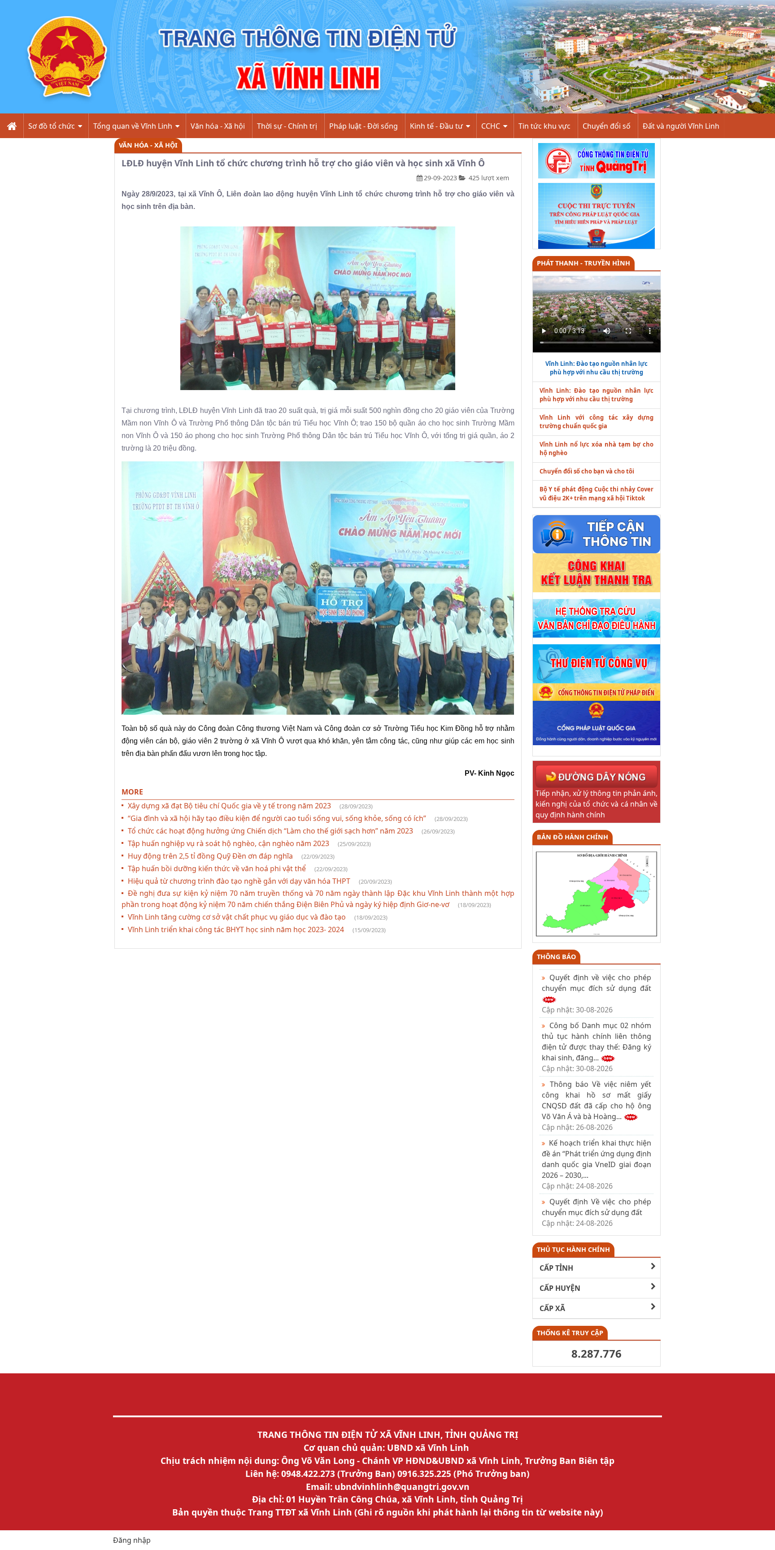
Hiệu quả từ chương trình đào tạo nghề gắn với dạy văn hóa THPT (260, 881)
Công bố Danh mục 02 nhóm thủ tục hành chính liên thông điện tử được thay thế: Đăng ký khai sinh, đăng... (597, 1046)
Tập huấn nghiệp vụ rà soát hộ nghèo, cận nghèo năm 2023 (249, 843)
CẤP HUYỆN (560, 1288)
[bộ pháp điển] (597, 691)
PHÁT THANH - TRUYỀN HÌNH (583, 263)
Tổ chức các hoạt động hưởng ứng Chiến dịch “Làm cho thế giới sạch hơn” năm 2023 (291, 831)
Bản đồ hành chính (572, 837)
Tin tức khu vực (544, 126)
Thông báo (556, 956)
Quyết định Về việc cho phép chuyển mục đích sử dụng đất (597, 1212)
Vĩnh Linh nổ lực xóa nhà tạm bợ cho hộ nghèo (597, 448)
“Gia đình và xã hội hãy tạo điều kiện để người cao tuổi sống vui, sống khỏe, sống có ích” (298, 818)
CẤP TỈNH (556, 1268)
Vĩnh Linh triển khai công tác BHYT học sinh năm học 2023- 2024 (257, 929)
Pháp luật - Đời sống (363, 126)
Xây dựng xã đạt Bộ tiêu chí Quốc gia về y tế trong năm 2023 (250, 806)
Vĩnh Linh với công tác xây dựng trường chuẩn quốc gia (597, 421)
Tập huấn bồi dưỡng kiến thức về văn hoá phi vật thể (238, 868)
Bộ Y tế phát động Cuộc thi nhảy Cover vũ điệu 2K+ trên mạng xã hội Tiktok (597, 493)
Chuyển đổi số (607, 126)
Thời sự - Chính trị (287, 126)
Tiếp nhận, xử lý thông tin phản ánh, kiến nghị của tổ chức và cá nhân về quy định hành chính (597, 804)
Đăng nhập (132, 1540)
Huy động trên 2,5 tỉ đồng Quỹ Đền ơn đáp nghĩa (231, 856)
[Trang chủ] (11, 125)
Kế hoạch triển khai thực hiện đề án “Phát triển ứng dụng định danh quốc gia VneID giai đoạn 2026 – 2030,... (597, 1164)
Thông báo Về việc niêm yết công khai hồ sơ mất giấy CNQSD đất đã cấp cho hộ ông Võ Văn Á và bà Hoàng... (597, 1105)
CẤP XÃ (552, 1308)
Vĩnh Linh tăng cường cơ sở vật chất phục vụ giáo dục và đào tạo (258, 917)
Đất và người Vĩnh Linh (681, 126)
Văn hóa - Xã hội (218, 126)
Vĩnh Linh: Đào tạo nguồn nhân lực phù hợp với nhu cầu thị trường (597, 395)
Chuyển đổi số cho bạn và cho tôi (587, 471)
